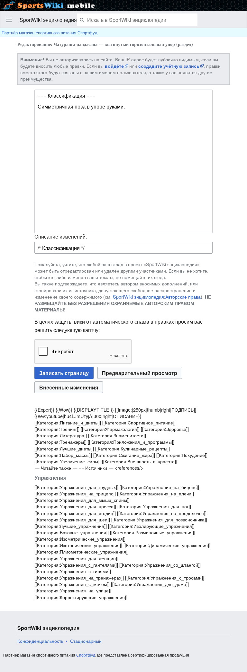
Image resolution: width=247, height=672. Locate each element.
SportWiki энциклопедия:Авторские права (157, 296)
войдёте (114, 66)
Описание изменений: (60, 236)
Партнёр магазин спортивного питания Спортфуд (49, 33)
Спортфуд (85, 655)
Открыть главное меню (9, 20)
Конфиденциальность (40, 641)
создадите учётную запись (168, 66)
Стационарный (86, 641)
